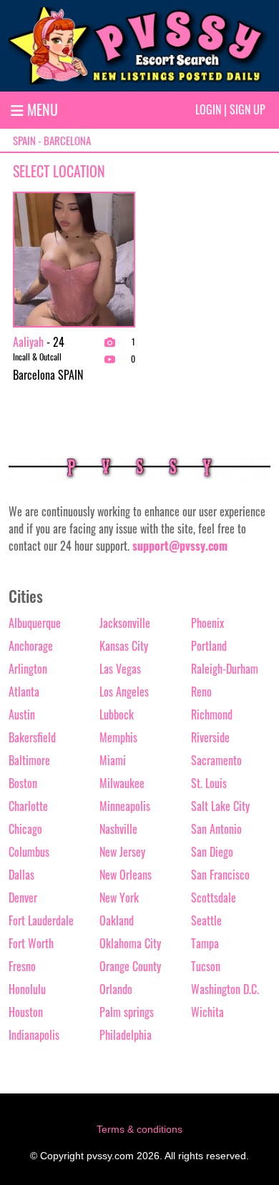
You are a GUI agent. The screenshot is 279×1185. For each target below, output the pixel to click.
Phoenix (207, 622)
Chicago (25, 828)
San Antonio (216, 828)
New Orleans (125, 874)
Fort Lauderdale (41, 920)
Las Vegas (120, 668)
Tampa (205, 943)
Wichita (207, 1012)
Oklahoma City (130, 943)
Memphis (118, 737)
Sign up (247, 109)
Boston (23, 783)
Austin (22, 714)
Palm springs (126, 1012)
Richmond (211, 714)
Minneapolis (124, 806)
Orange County (130, 966)
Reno (201, 691)
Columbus (29, 851)
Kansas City (123, 645)
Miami (112, 760)
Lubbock (116, 714)
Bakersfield (32, 737)
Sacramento (216, 760)
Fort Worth (31, 943)
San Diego (212, 851)
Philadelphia (125, 1034)
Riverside (210, 737)
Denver (23, 897)
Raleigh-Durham (224, 668)
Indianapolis (34, 1034)
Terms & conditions (139, 1129)
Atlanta (24, 691)
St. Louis (209, 783)
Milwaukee (122, 783)
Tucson (205, 966)
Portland (209, 645)
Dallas (21, 874)
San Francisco (220, 874)
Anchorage (31, 645)
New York (119, 897)
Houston (26, 1012)
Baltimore (29, 760)
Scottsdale (213, 897)
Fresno (22, 966)
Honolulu (27, 989)
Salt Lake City (220, 806)
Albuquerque (35, 622)
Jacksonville (124, 622)
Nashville (118, 828)
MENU (41, 109)
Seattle (206, 920)
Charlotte (28, 806)
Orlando (115, 989)
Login (208, 109)
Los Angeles (124, 691)
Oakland (116, 920)
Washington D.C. (225, 989)
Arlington (28, 668)
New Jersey (122, 851)
